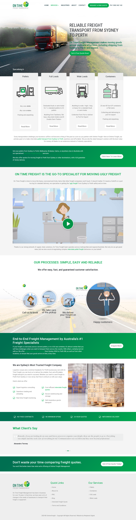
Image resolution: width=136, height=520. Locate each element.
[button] (66, 451)
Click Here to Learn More (112, 156)
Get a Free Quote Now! (80, 53)
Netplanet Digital (89, 516)
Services (54, 5)
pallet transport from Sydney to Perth (50, 139)
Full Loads (93, 494)
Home (46, 5)
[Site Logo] (21, 5)
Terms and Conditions (59, 505)
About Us (55, 491)
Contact (82, 5)
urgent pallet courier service (34, 351)
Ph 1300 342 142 (116, 5)
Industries (65, 5)
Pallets (92, 487)
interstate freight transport (33, 153)
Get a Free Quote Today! (112, 464)
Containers (93, 491)
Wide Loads (93, 498)
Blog (53, 498)
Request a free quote (98, 5)
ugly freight (74, 183)
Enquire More (116, 346)
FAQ (53, 494)
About (73, 5)
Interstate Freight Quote (59, 502)
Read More (25, 127)
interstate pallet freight (76, 249)
